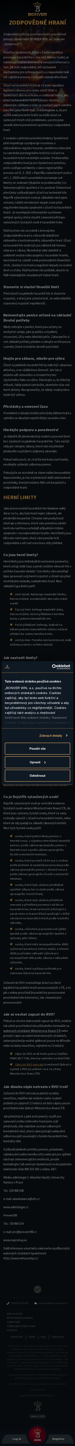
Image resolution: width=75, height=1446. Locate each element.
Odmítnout (37, 775)
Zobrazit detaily (50, 735)
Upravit (35, 762)
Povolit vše (37, 748)
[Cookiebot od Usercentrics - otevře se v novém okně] (53, 666)
